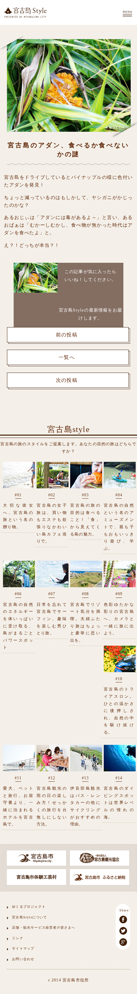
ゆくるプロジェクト (29, 906)
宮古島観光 (25, 12)
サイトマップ (23, 948)
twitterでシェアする (123, 931)
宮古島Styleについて (29, 917)
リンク (17, 938)
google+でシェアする (123, 942)
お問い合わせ (23, 959)
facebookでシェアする (123, 919)
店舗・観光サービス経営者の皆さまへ (43, 927)
